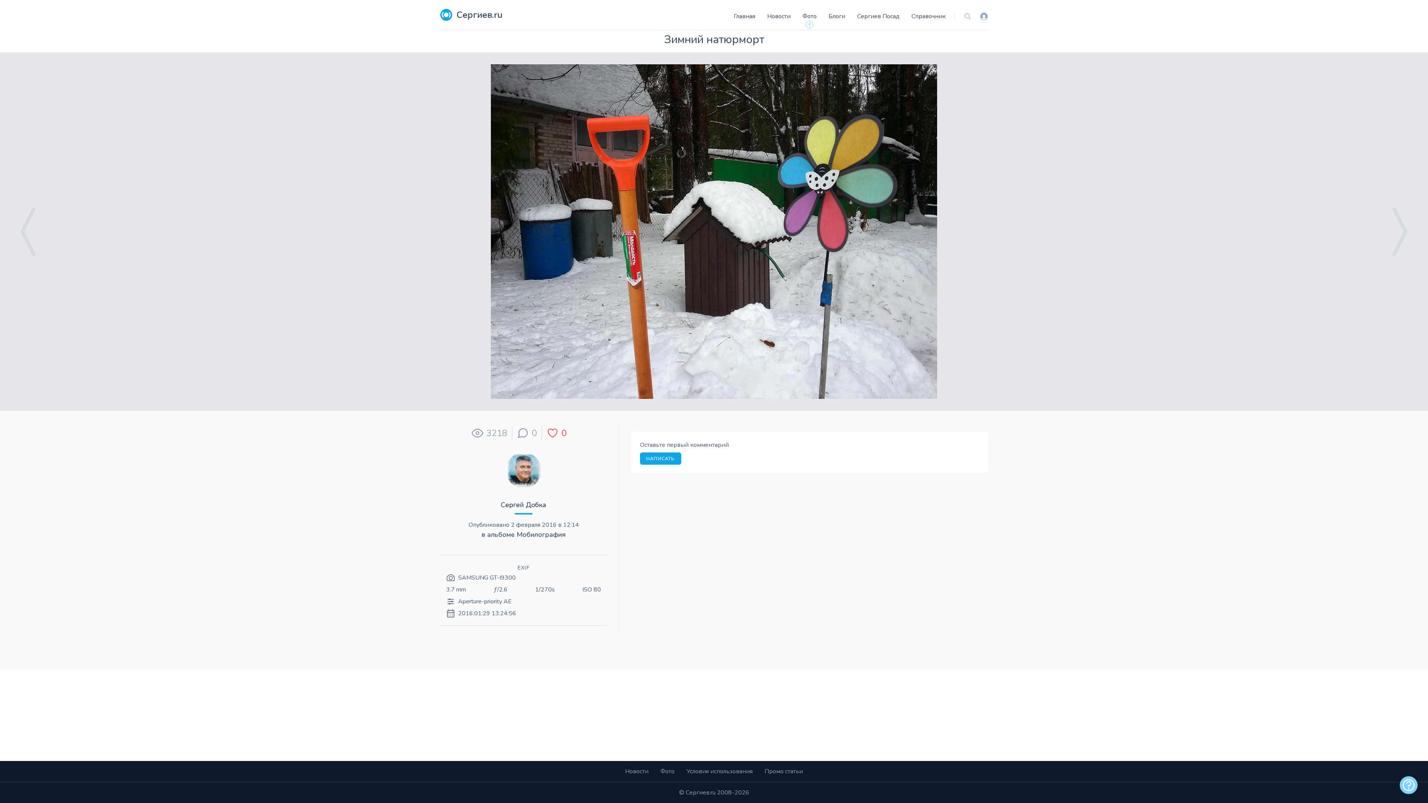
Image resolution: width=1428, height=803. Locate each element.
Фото (810, 16)
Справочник (928, 16)
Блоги (837, 16)
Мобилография (541, 534)
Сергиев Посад (878, 16)
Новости (779, 16)
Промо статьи (784, 771)
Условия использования (719, 771)
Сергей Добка (523, 504)
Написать (660, 459)
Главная (744, 16)
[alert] (1409, 785)
